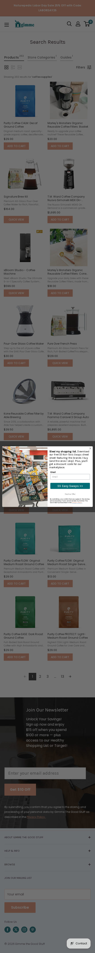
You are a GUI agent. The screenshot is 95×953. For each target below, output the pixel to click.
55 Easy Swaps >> (70, 486)
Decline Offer (70, 494)
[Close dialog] (90, 448)
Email (53, 472)
